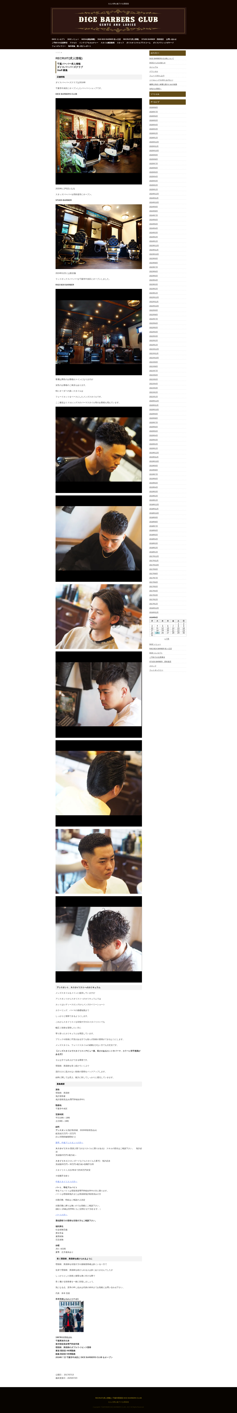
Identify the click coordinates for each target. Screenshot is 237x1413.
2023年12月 (154, 245)
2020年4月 (153, 435)
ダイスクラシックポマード (163, 43)
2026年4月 (153, 125)
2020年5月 (153, 431)
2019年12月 (154, 453)
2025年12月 (154, 142)
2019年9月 (153, 466)
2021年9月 (153, 362)
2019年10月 (154, 461)
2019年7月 (153, 474)
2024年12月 (154, 194)
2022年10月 (154, 306)
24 (152, 633)
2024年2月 (153, 237)
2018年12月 (154, 504)
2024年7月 (153, 215)
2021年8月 (153, 366)
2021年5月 (153, 379)
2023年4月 (153, 280)
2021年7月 (153, 371)
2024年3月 (153, 233)
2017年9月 (153, 569)
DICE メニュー (73, 39)
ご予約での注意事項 (59, 43)
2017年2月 (153, 599)
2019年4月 (153, 487)
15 (178, 628)
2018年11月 (153, 509)
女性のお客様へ (155, 89)
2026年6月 (153, 116)
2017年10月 (154, 565)
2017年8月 (153, 573)
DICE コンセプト (58, 39)
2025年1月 (153, 189)
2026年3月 (153, 129)
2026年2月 (153, 133)
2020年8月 (153, 418)
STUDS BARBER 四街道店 (152, 39)
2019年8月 (153, 470)
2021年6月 (153, 375)
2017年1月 (153, 604)
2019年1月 (153, 500)
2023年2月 (153, 289)
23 (184, 630)
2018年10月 (154, 513)
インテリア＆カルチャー (88, 43)
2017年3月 (153, 595)
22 (178, 630)
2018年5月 (153, 535)
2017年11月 (153, 561)
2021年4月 (153, 384)
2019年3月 (153, 491)
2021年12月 (154, 349)
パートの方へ (61, 1215)
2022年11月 (153, 302)
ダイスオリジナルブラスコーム (138, 43)
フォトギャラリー (59, 46)
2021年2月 (153, 392)
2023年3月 (153, 284)
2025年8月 (153, 159)
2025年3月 (153, 181)
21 (173, 630)
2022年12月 (154, 297)
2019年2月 (153, 496)
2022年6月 (153, 323)
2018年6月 (153, 530)
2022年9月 (153, 310)
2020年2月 (153, 444)
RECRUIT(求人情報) (131, 39)
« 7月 (167, 639)
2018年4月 (153, 539)
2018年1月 (153, 552)
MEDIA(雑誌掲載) (88, 39)
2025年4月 (153, 176)
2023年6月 (153, 271)
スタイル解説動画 (108, 43)
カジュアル (153, 67)
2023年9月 (153, 258)
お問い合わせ (171, 39)
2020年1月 (153, 448)
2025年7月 (153, 163)
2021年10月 (154, 358)
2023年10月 (154, 254)
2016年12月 (154, 608)
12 (162, 628)
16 (184, 628)
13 (168, 628)
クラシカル (153, 71)
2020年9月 (153, 414)
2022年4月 (153, 332)
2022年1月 (153, 345)
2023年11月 (153, 250)
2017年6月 (153, 582)
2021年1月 (153, 397)
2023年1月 (153, 293)
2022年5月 (153, 327)
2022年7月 (153, 319)
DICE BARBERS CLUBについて (161, 58)
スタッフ (120, 43)
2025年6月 (153, 168)
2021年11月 (153, 353)
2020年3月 (153, 440)
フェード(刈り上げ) (156, 76)
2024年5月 (153, 224)
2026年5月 (153, 120)
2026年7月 (153, 112)
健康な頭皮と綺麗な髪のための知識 (163, 84)
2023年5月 (153, 276)
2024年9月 (153, 207)
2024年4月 (153, 228)
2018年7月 (153, 526)
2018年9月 (153, 517)
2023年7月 (153, 267)
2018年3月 (153, 543)
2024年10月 (154, 202)
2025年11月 (153, 146)
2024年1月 (153, 241)
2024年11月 (153, 198)
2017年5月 (153, 586)
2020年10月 (154, 409)
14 (173, 628)
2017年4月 (153, 591)
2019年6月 (153, 479)
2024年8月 (153, 211)
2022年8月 (153, 315)
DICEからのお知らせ (157, 63)
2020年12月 (154, 401)
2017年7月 (153, 578)
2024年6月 (153, 220)
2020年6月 (153, 427)
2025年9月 (153, 155)
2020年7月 (153, 422)
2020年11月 (153, 405)
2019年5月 (153, 483)
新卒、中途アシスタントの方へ (69, 1143)
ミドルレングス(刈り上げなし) (161, 80)
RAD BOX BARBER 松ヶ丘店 (109, 39)
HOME (58, 53)
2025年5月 (153, 172)
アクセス (73, 43)
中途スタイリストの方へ (66, 1182)
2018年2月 (153, 548)
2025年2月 (153, 185)
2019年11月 (153, 457)
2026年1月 (153, 138)
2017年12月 (154, 556)
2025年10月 (154, 151)
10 (152, 628)
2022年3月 (153, 336)
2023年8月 (153, 263)
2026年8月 (153, 107)
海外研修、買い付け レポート (79, 46)
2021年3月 (153, 388)
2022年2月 (153, 340)
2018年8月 (153, 522)
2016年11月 (153, 612)
